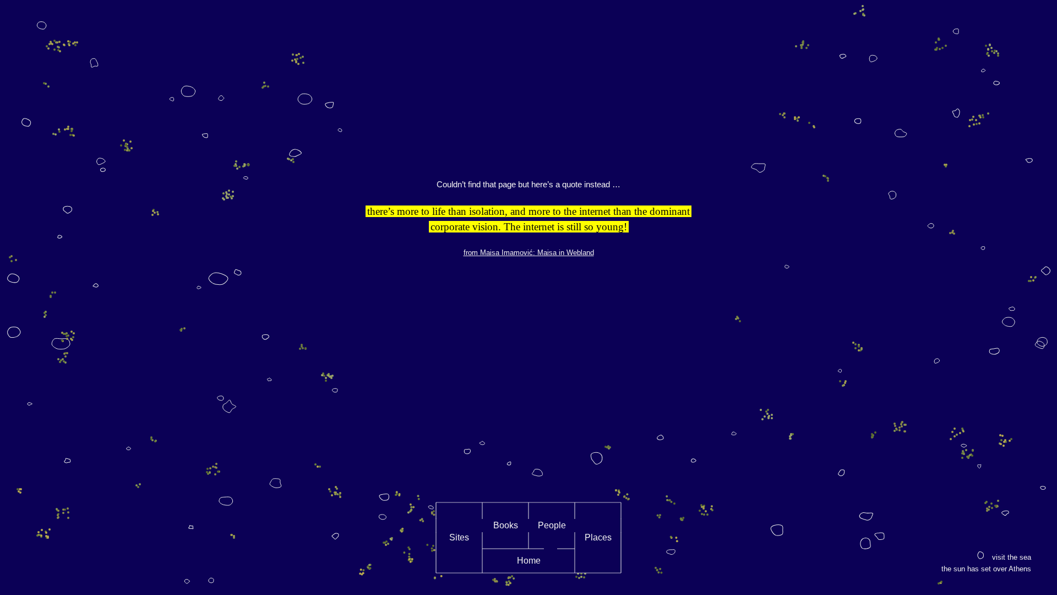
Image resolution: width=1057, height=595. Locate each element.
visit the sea (1011, 557)
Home (529, 560)
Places (598, 537)
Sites (459, 537)
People (552, 525)
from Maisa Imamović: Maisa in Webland (529, 252)
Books (505, 525)
